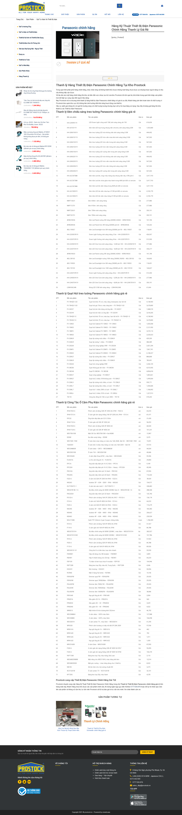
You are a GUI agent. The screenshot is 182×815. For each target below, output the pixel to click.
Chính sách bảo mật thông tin (105, 770)
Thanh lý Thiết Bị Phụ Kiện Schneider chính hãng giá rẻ (96, 729)
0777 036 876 (144, 14)
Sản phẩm (81, 14)
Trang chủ (19, 19)
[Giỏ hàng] (162, 6)
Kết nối (107, 14)
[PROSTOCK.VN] (32, 7)
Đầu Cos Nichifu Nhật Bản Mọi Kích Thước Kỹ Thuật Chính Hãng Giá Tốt (68, 729)
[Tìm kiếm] (119, 6)
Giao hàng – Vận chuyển (103, 775)
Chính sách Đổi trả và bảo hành (106, 773)
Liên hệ (121, 14)
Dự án (94, 14)
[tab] (110, 78)
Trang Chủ (49, 14)
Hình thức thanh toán (102, 778)
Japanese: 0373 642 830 (156, 14)
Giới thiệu (65, 14)
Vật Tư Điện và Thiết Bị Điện (46, 19)
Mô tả (110, 78)
